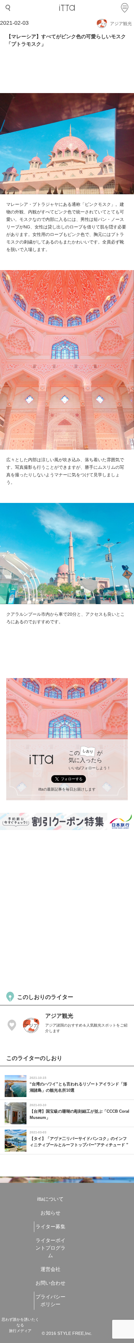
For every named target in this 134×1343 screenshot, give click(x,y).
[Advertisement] (67, 910)
